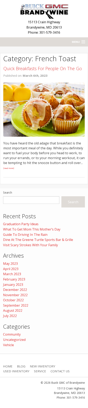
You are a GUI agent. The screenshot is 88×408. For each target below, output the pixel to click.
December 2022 (15, 289)
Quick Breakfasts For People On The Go (42, 68)
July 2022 (10, 316)
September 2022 (15, 305)
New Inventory (42, 366)
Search (7, 192)
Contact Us (60, 371)
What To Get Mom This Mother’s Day (31, 229)
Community (12, 334)
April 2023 (10, 269)
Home (7, 366)
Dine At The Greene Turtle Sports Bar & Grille (38, 239)
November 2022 (15, 295)
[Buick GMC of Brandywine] (44, 10)
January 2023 (13, 284)
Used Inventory (16, 371)
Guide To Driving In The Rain (25, 234)
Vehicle (8, 345)
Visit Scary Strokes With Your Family (30, 245)
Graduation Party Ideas (20, 224)
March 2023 (12, 274)
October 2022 (13, 300)
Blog (21, 366)
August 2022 (12, 310)
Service (40, 371)
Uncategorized (14, 339)
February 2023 (14, 279)
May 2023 (10, 263)
